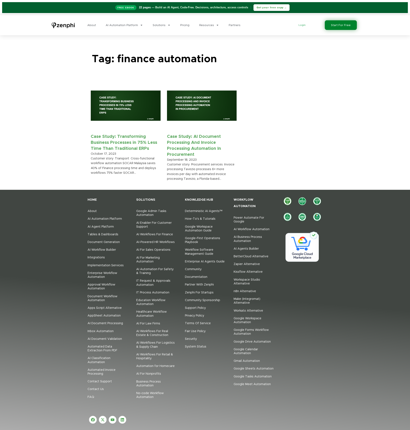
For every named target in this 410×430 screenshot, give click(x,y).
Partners (234, 25)
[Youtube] (112, 420)
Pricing (184, 25)
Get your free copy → (271, 7)
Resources (206, 25)
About (91, 25)
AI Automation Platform (122, 25)
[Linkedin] (122, 420)
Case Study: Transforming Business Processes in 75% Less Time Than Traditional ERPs (124, 142)
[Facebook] (93, 420)
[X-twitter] (103, 420)
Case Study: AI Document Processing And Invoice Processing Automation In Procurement (194, 145)
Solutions (159, 25)
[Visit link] (108, 199)
